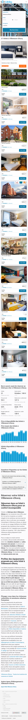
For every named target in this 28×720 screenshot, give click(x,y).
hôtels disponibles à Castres (17, 629)
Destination (5, 12)
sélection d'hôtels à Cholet (18, 614)
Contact (14, 718)
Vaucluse (13, 621)
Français (16, 712)
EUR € (23, 712)
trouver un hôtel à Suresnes (17, 665)
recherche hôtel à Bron (16, 656)
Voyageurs (5, 23)
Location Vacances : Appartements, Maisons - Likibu (6, 1)
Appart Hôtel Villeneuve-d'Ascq (8, 686)
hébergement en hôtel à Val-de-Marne (12, 642)
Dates (4, 17)
